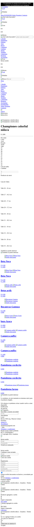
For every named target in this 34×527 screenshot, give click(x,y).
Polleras (3, 42)
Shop (2, 15)
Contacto (24, 15)
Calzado (3, 39)
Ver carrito (4, 501)
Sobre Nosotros (17, 15)
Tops (2, 44)
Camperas (4, 47)
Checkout (4, 510)
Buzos (3, 45)
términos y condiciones (12, 478)
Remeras (3, 56)
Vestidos (3, 52)
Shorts (3, 50)
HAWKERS (8, 15)
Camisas (3, 49)
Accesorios (4, 57)
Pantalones (4, 40)
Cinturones (4, 54)
